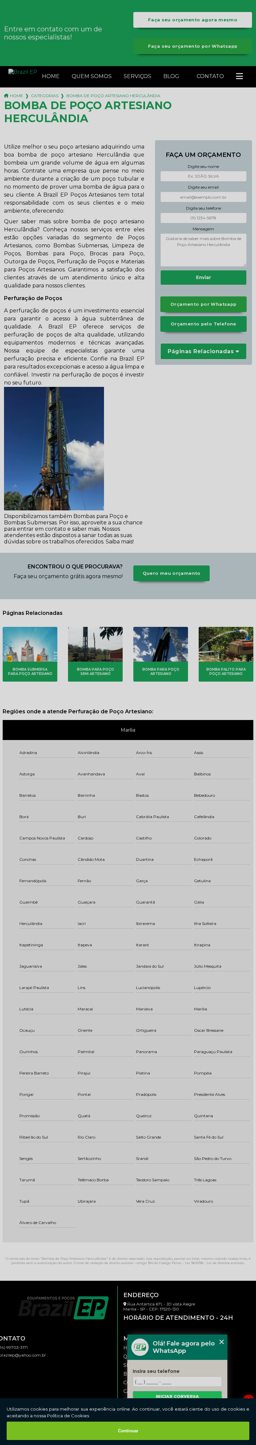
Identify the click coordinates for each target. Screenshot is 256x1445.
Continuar (128, 1430)
